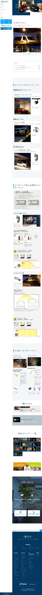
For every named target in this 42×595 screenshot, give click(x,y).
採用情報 (37, 548)
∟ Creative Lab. (16, 579)
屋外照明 (1, 5)
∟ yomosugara (16, 558)
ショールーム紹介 (38, 546)
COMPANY (27, 544)
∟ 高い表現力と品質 (24, 576)
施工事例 (15, 570)
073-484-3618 (25, 590)
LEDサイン (2, 7)
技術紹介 (22, 567)
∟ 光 (30, 571)
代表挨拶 (30, 546)
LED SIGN (23, 552)
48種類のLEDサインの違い (24, 558)
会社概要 (22, 546)
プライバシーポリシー (21, 539)
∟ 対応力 (22, 574)
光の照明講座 (16, 572)
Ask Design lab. (38, 554)
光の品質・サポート (16, 574)
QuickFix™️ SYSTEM (30, 563)
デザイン (1, 12)
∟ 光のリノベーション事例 (16, 568)
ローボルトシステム (16, 555)
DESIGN (37, 552)
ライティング (23, 407)
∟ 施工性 (30, 572)
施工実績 (22, 565)
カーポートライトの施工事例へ (27, 54)
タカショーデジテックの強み (24, 572)
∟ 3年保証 (15, 578)
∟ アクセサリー (31, 557)
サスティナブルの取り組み (31, 549)
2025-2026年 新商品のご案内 (24, 563)
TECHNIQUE (28, 407)
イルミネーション (3, 10)
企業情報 (1, 18)
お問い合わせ (35, 539)
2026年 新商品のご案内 (16, 561)
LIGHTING (15, 552)
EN (7, 31)
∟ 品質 (30, 569)
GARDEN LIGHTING (16, 563)
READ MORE (37, 410)
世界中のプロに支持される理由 (31, 567)
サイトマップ (29, 539)
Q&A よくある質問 (23, 548)
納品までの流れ (23, 568)
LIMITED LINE (23, 556)
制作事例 (37, 555)
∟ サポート (23, 578)
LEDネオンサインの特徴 (24, 561)
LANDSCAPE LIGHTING (16, 565)
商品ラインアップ (23, 554)
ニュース (1, 15)
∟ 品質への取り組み (16, 576)
